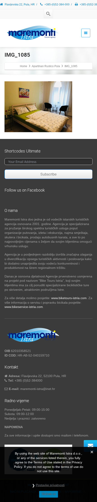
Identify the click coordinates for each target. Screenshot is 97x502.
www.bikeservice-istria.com (24, 307)
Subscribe (48, 174)
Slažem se (48, 494)
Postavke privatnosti (50, 485)
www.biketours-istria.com (69, 298)
